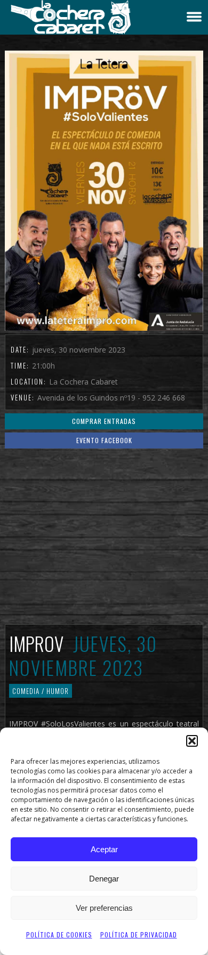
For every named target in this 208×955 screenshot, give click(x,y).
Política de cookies (59, 934)
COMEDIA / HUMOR (40, 690)
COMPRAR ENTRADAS (104, 421)
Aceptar (104, 849)
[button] (192, 741)
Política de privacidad (138, 934)
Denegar (104, 878)
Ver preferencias (104, 907)
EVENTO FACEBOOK (104, 440)
